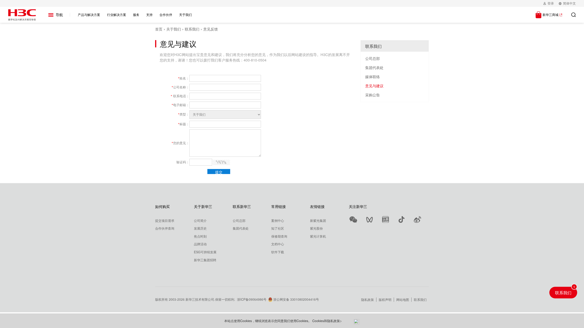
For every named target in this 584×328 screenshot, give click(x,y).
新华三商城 (550, 14)
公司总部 (372, 58)
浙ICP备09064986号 (251, 299)
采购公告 (372, 94)
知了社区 (277, 228)
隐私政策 (367, 299)
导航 (59, 14)
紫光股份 (316, 228)
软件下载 (277, 252)
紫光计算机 (318, 236)
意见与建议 (374, 85)
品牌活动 (200, 244)
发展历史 (200, 228)
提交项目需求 (164, 220)
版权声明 (385, 299)
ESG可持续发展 (205, 252)
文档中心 (277, 244)
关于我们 (173, 29)
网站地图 (402, 299)
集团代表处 (374, 67)
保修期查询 (279, 236)
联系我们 (192, 29)
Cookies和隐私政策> (327, 320)
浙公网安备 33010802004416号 (296, 299)
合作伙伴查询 (164, 228)
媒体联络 (372, 76)
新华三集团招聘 (205, 260)
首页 (158, 29)
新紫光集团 (318, 220)
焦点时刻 (200, 236)
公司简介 (200, 220)
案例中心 (277, 220)
